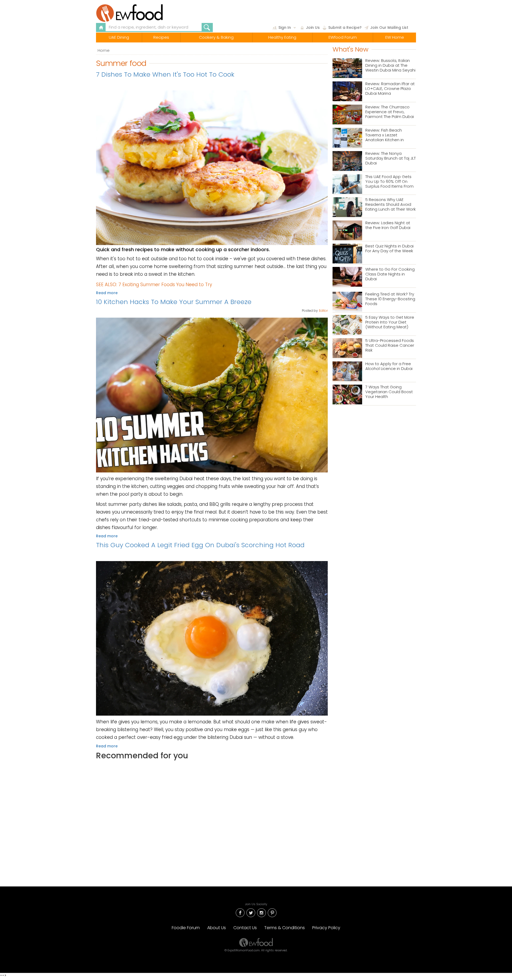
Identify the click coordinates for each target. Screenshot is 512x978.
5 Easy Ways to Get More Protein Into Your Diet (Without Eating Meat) (389, 322)
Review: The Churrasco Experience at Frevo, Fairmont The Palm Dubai (389, 112)
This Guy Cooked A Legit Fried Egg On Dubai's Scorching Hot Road (200, 545)
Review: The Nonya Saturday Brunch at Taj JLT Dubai (390, 158)
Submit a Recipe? (345, 27)
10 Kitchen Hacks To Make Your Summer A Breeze (173, 301)
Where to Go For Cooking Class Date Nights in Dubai (390, 274)
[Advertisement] (212, 818)
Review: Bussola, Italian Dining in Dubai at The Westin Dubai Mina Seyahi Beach (390, 65)
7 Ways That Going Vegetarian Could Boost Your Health (389, 392)
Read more (107, 292)
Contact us (245, 928)
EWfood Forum (343, 37)
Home (104, 50)
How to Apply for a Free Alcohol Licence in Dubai (389, 366)
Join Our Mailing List (389, 27)
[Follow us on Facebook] (240, 912)
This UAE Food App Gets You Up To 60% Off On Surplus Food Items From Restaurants (389, 181)
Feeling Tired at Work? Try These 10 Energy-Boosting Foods (390, 299)
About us (216, 928)
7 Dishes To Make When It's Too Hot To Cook (165, 74)
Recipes (161, 37)
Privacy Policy (326, 928)
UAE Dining (119, 37)
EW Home (394, 37)
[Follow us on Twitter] (250, 912)
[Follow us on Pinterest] (272, 912)
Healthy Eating (282, 37)
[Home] (142, 13)
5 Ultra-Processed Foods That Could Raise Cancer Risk (389, 345)
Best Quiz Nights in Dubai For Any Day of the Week (389, 249)
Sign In (284, 27)
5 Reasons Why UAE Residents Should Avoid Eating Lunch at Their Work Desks (390, 204)
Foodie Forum (186, 928)
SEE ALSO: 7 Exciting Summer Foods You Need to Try (154, 284)
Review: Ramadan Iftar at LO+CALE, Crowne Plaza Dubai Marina (390, 88)
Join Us (313, 27)
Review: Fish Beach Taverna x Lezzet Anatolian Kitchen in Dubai (384, 135)
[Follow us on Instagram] (261, 912)
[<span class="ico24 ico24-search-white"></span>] (207, 27)
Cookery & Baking (216, 37)
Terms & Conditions (284, 928)
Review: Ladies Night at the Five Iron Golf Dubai (387, 225)
